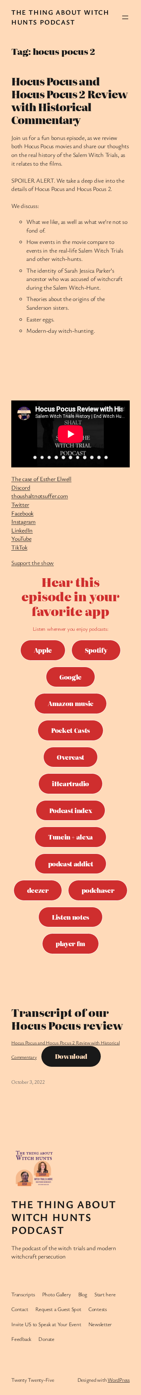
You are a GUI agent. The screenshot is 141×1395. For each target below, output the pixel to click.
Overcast (70, 757)
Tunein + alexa (70, 836)
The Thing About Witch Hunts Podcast (60, 17)
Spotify (96, 650)
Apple (43, 650)
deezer (38, 890)
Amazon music (70, 703)
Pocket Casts (70, 730)
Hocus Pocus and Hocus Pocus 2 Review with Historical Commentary (69, 100)
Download (71, 1056)
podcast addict (70, 863)
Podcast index (70, 810)
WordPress (119, 1379)
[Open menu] (125, 17)
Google (70, 676)
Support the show (32, 563)
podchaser (98, 890)
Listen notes (70, 917)
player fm (70, 943)
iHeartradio (70, 783)
